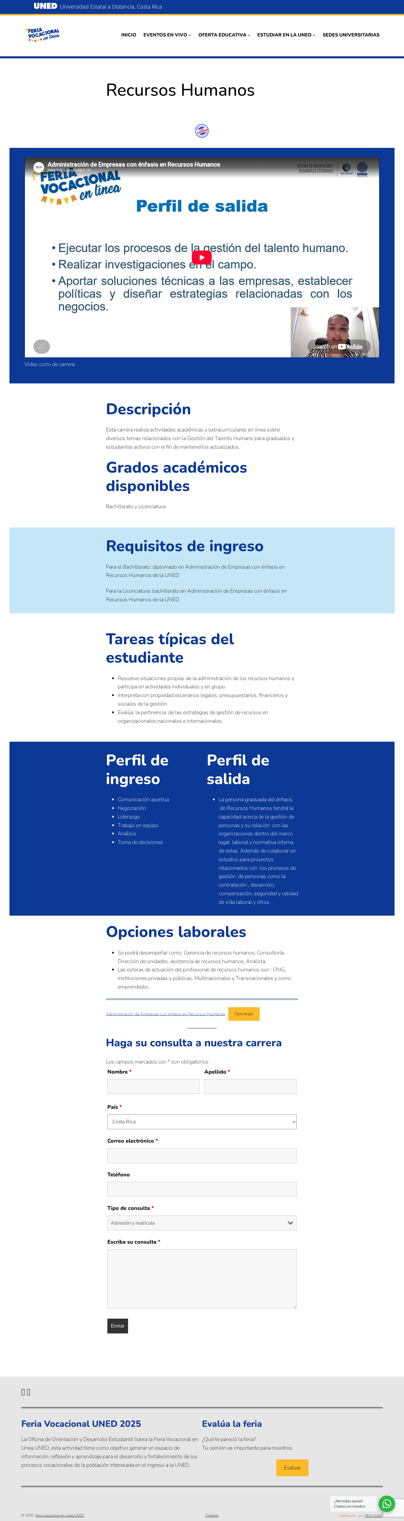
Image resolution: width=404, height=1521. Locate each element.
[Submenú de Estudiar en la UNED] (314, 34)
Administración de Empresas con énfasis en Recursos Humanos (165, 1014)
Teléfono (118, 1174)
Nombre (119, 1071)
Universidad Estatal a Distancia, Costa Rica (111, 6)
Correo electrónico (132, 1140)
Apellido (217, 1071)
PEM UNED (374, 1515)
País (114, 1107)
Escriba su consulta (133, 1241)
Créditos (212, 1515)
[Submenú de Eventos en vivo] (189, 34)
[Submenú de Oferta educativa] (249, 34)
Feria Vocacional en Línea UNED (59, 1515)
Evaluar (292, 1467)
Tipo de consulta (130, 1208)
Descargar (244, 1014)
